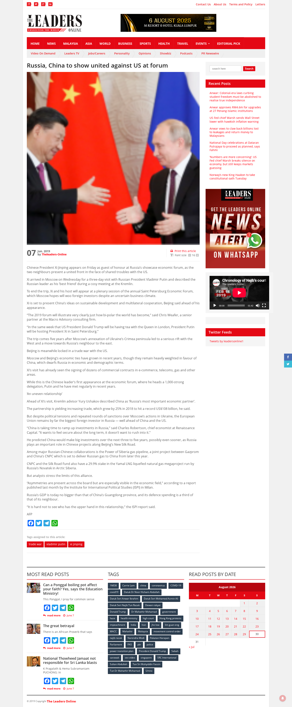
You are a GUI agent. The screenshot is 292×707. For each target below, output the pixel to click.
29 (244, 634)
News (51, 44)
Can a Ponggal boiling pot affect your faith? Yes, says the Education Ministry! (72, 589)
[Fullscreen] (264, 305)
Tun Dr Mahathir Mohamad (125, 670)
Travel (182, 44)
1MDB (113, 585)
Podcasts (186, 53)
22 (244, 626)
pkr (139, 644)
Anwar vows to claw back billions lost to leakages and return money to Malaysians (234, 132)
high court (148, 618)
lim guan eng (172, 625)
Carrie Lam (128, 585)
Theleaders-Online (54, 254)
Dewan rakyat (153, 605)
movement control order (167, 631)
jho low (155, 625)
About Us (220, 4)
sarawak (114, 657)
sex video (130, 657)
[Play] (215, 305)
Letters (260, 4)
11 (209, 619)
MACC (113, 631)
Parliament (116, 644)
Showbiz (165, 53)
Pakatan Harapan (159, 638)
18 (209, 626)
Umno (149, 670)
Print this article (185, 251)
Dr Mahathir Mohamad (144, 611)
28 (235, 634)
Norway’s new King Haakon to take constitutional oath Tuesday (232, 176)
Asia (88, 44)
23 (257, 626)
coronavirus (158, 585)
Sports (145, 44)
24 (197, 634)
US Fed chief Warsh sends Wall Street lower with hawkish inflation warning (234, 119)
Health (164, 44)
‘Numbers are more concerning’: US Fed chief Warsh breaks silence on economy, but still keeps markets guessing (233, 162)
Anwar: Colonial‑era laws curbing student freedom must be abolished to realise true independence (235, 96)
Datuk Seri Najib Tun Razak (125, 605)
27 (227, 634)
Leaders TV (71, 53)
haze (112, 618)
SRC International (166, 657)
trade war (35, 544)
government (169, 611)
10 (197, 619)
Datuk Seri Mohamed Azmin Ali (161, 598)
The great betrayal (58, 625)
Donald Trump (118, 611)
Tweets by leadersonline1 (227, 341)
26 (218, 634)
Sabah (174, 651)
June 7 (70, 615)
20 (227, 626)
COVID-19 (175, 585)
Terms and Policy (240, 4)
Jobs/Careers (96, 53)
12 (218, 619)
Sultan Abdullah (118, 664)
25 (209, 634)
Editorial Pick (228, 44)
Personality (122, 53)
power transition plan (121, 651)
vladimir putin (55, 544)
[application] (239, 292)
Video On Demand (43, 53)
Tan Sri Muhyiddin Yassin (146, 664)
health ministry (129, 618)
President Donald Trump (152, 651)
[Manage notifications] (282, 698)
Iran (144, 625)
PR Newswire (210, 53)
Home (35, 44)
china (143, 585)
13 (227, 619)
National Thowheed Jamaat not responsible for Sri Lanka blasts (70, 660)
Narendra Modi (136, 638)
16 (257, 619)
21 (235, 626)
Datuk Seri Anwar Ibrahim (124, 598)
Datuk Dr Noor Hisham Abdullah (142, 592)
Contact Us (203, 4)
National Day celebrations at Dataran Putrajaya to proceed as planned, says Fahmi (235, 146)
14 (235, 619)
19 (218, 626)
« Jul (191, 647)
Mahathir (127, 631)
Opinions (145, 53)
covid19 (114, 592)
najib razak (116, 638)
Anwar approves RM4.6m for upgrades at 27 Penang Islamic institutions (235, 109)
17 (197, 626)
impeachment (117, 625)
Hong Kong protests (170, 618)
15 (244, 619)
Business (125, 44)
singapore (146, 657)
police (150, 644)
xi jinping (76, 544)
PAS (130, 644)
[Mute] (258, 305)
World (105, 44)
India (133, 625)
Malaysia (70, 44)
